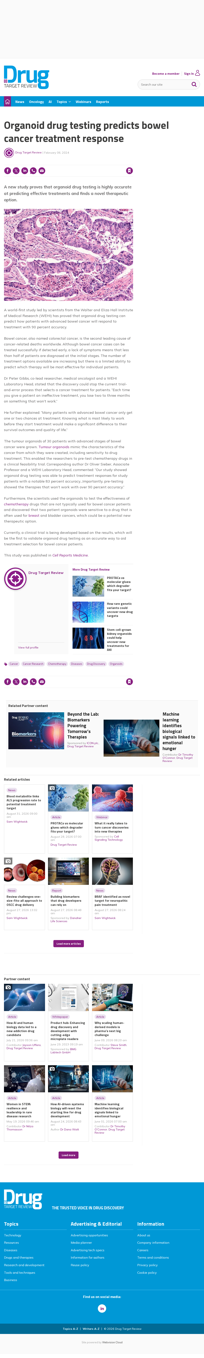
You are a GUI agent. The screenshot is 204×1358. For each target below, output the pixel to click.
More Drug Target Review (91, 569)
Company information (153, 1243)
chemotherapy (16, 504)
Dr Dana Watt (69, 1129)
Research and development (24, 1265)
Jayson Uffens (32, 1045)
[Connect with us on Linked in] (102, 1308)
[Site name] (26, 88)
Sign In (189, 73)
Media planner (81, 1243)
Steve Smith (119, 1045)
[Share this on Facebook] (7, 170)
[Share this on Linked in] (24, 170)
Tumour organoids (53, 447)
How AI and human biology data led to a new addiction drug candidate (21, 1028)
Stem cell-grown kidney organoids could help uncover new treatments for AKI (119, 640)
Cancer (14, 664)
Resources (11, 1243)
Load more (68, 1155)
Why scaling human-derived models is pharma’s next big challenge (109, 1028)
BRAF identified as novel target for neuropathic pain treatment (112, 900)
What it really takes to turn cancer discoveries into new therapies (111, 827)
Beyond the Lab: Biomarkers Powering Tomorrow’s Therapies (83, 725)
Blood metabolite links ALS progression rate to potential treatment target (24, 802)
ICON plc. (93, 743)
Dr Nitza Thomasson (20, 1127)
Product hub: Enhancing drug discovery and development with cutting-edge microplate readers (68, 1030)
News (12, 790)
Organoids (116, 664)
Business (10, 1280)
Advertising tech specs (87, 1250)
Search (194, 83)
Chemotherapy (57, 664)
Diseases (76, 664)
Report (56, 890)
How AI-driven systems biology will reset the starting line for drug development (67, 1110)
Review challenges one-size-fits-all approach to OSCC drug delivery (24, 900)
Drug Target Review (28, 152)
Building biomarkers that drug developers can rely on (66, 900)
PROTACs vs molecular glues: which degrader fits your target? (119, 584)
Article (56, 817)
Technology (12, 1235)
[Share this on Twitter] (16, 170)
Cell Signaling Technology (109, 838)
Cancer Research (33, 664)
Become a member (165, 73)
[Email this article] (41, 170)
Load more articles (69, 943)
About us (143, 1235)
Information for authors (87, 1257)
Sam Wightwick (17, 821)
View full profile (28, 647)
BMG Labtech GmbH (63, 1050)
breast (33, 515)
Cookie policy (147, 1273)
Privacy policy (147, 1265)
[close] (133, 162)
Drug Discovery (96, 664)
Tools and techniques (19, 1273)
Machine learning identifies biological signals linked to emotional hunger (179, 731)
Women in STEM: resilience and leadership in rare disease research (19, 1110)
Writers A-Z (91, 1329)
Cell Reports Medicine (70, 555)
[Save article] (129, 170)
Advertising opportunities (89, 1235)
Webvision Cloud (112, 1342)
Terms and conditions (153, 1257)
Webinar (102, 817)
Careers (142, 1250)
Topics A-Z (70, 1329)
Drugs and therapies (18, 1257)
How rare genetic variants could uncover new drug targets (120, 610)
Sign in (78, 162)
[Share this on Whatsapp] (33, 170)
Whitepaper (60, 1017)
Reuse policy (80, 1265)
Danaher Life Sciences (66, 919)
